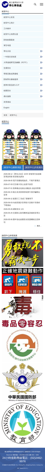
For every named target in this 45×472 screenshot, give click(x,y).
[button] (35, 5)
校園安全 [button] (7, 91)
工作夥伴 (7, 28)
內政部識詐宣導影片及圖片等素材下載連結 (22, 204)
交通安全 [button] (7, 68)
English (6, 108)
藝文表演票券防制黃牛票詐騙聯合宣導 (22, 193)
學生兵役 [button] (7, 51)
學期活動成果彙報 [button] (11, 74)
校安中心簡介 (9, 23)
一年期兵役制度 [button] (10, 57)
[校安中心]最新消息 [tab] (12, 167)
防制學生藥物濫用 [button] (11, 79)
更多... (39, 226)
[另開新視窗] (22, 253)
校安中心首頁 (9, 17)
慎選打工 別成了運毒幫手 (23, 199)
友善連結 (7, 102)
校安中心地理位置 (11, 34)
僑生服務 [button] (7, 96)
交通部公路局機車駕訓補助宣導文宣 (22, 214)
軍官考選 (7, 45)
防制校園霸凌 (9, 40)
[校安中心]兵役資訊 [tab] (34, 167)
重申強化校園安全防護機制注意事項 (22, 220)
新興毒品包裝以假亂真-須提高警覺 (27, 188)
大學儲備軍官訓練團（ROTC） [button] (16, 62)
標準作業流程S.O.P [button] (12, 85)
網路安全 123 (18, 209)
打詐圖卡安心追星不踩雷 (23, 184)
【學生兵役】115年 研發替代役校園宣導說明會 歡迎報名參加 (22, 175)
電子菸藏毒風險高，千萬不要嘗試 (26, 180)
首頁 (5, 115)
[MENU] (41, 4)
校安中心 (13, 115)
